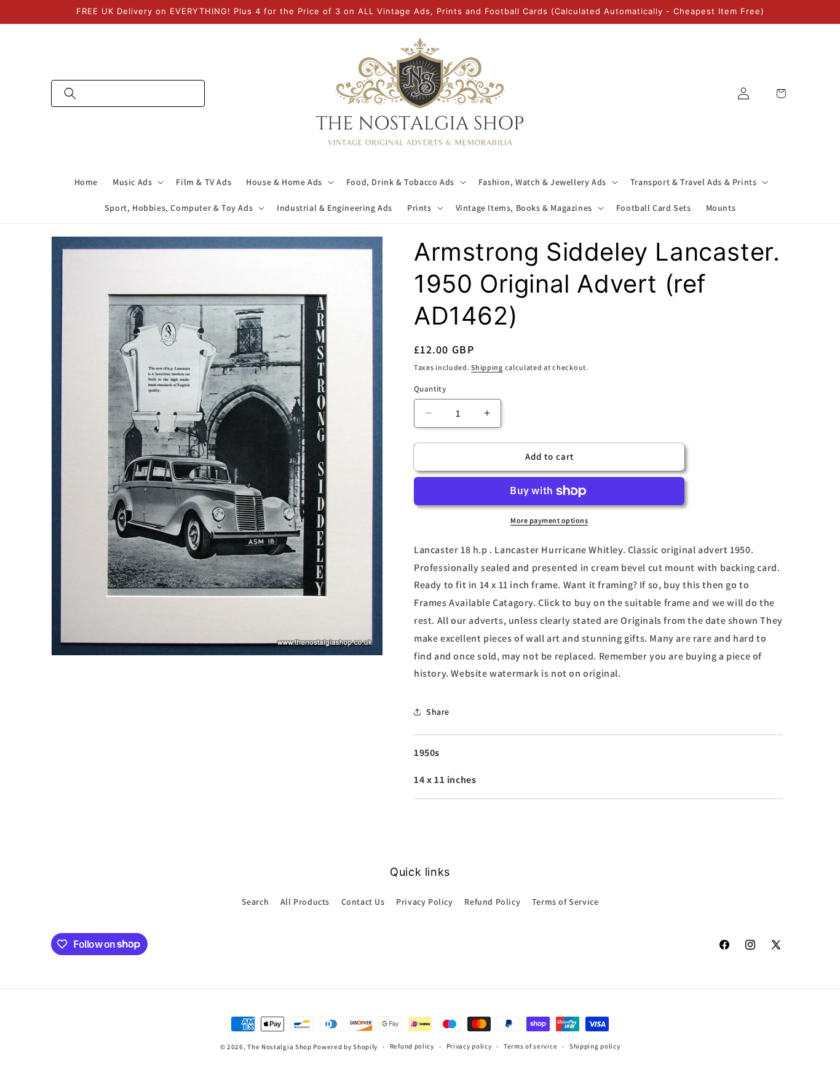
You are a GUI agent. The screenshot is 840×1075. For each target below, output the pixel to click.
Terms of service (530, 1046)
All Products (305, 901)
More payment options (549, 520)
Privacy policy (469, 1046)
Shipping (487, 367)
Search (255, 901)
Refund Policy (492, 901)
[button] (128, 93)
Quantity (430, 389)
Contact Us (363, 901)
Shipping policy (594, 1046)
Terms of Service (565, 901)
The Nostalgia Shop (279, 1046)
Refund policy (412, 1046)
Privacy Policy (424, 901)
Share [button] (438, 711)
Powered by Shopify (345, 1046)
